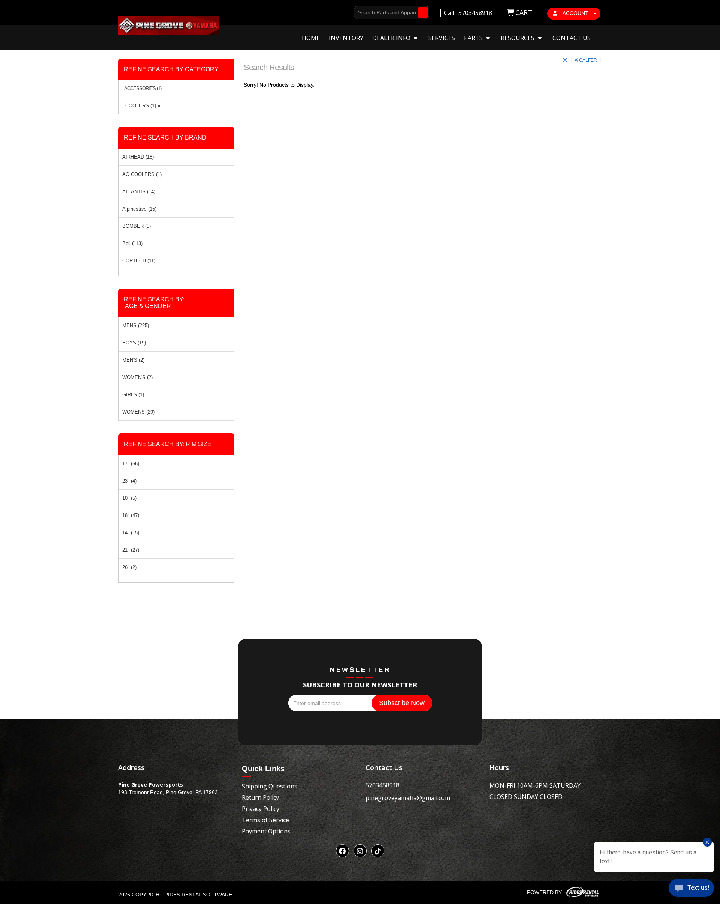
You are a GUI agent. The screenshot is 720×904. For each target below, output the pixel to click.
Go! (420, 12)
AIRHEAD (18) (138, 157)
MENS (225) (135, 325)
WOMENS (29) (138, 412)
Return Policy (260, 797)
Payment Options (266, 831)
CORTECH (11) (138, 260)
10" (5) (129, 498)
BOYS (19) (134, 343)
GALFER (588, 60)
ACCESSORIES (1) (142, 88)
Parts (474, 38)
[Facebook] (342, 850)
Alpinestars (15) (139, 209)
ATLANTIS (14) (138, 191)
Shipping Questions (269, 786)
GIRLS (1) (133, 394)
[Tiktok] (377, 850)
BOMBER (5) (136, 226)
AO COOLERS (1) (142, 174)
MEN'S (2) (133, 360)
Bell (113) (132, 243)
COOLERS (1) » (141, 105)
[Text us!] (691, 889)
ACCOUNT (575, 13)
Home (311, 38)
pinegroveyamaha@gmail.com (408, 798)
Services (441, 38)
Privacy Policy (260, 808)
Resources (518, 38)
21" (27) (130, 550)
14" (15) (130, 532)
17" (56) (130, 463)
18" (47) (130, 515)
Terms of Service (265, 820)
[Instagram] (360, 850)
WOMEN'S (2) (137, 377)
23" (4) (129, 481)
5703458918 (382, 785)
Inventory (346, 38)
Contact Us (571, 38)
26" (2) (129, 567)
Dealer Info (392, 38)
